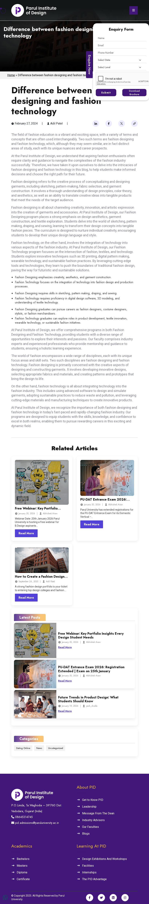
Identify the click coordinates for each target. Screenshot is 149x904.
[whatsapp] (5, 897)
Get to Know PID (92, 800)
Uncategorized (55, 748)
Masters (22, 865)
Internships (89, 872)
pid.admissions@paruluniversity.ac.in (36, 823)
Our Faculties (90, 827)
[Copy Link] (134, 123)
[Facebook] (108, 123)
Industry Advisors (93, 820)
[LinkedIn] (95, 123)
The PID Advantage (94, 879)
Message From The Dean (98, 813)
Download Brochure (134, 92)
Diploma (22, 872)
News (39, 748)
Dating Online (23, 748)
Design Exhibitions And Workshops (104, 859)
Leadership (89, 806)
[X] (121, 123)
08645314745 (23, 817)
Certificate (23, 879)
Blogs (86, 833)
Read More (26, 533)
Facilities (88, 865)
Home (11, 75)
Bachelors (23, 859)
